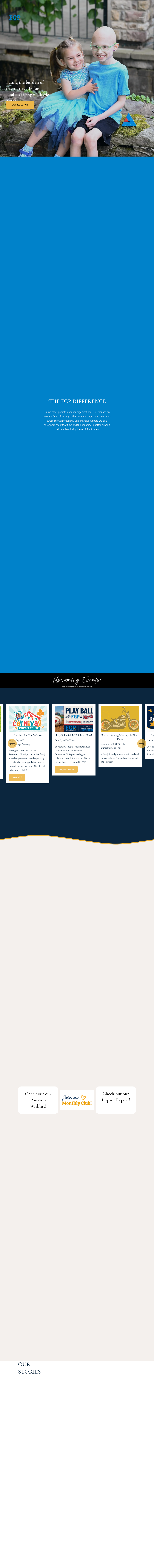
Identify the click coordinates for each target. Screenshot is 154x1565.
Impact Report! (116, 1100)
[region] (77, 743)
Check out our (38, 1094)
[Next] (141, 743)
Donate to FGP (20, 104)
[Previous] (12, 743)
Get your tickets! (66, 769)
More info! (17, 777)
